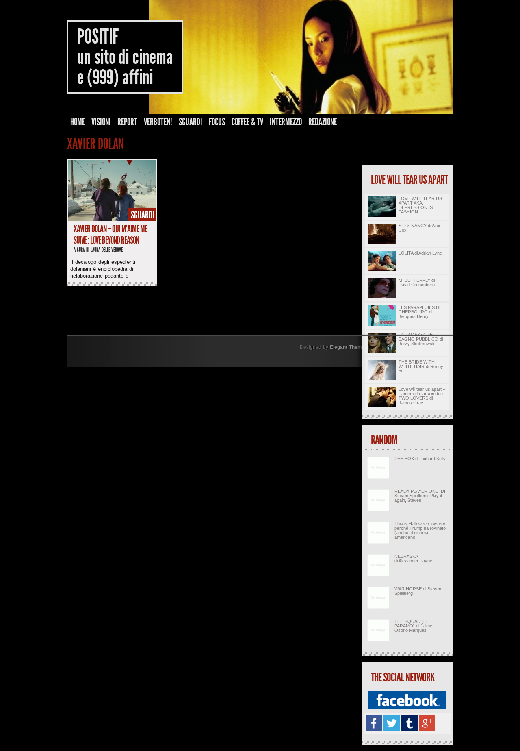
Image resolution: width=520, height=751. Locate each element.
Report (127, 122)
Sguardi (190, 122)
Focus (217, 122)
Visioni (101, 122)
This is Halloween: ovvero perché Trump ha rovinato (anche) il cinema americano (420, 530)
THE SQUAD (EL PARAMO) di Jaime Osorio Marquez (413, 626)
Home (77, 122)
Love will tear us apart (409, 179)
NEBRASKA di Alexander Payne (413, 558)
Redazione (322, 122)
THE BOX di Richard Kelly (420, 458)
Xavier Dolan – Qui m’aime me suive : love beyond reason (110, 234)
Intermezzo (286, 122)
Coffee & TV (247, 122)
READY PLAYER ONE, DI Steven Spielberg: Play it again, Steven (419, 496)
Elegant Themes (349, 347)
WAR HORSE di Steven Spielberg (417, 591)
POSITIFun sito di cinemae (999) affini (125, 56)
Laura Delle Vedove (107, 249)
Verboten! (158, 122)
